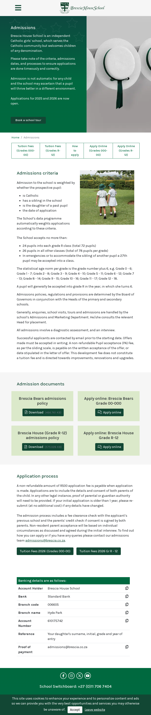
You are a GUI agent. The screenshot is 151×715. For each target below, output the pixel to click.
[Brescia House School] (82, 8)
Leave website (95, 710)
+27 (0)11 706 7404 (95, 686)
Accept (75, 710)
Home (15, 137)
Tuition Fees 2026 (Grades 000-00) (45, 551)
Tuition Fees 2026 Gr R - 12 (99, 551)
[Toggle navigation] (18, 8)
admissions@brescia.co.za (45, 540)
